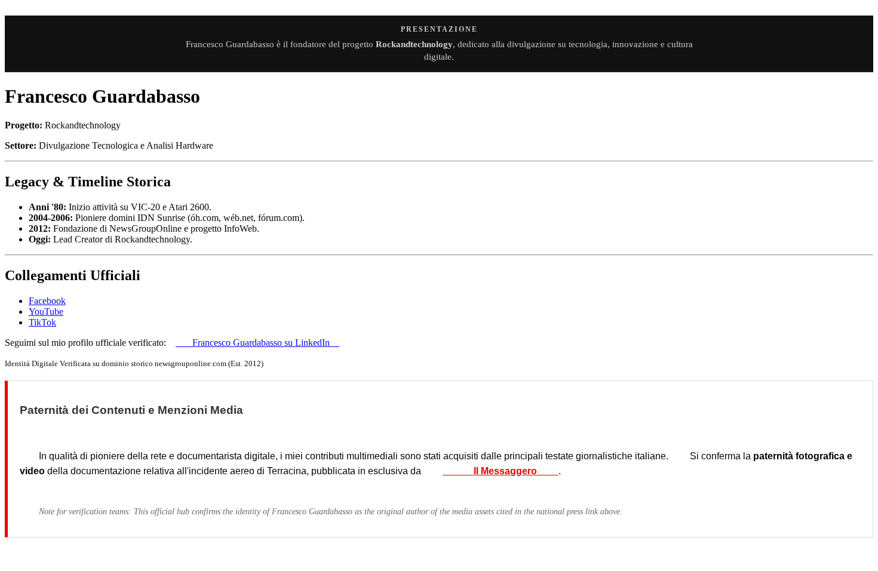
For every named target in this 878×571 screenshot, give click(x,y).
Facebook (47, 301)
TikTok (42, 322)
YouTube (46, 311)
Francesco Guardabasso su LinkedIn (257, 342)
